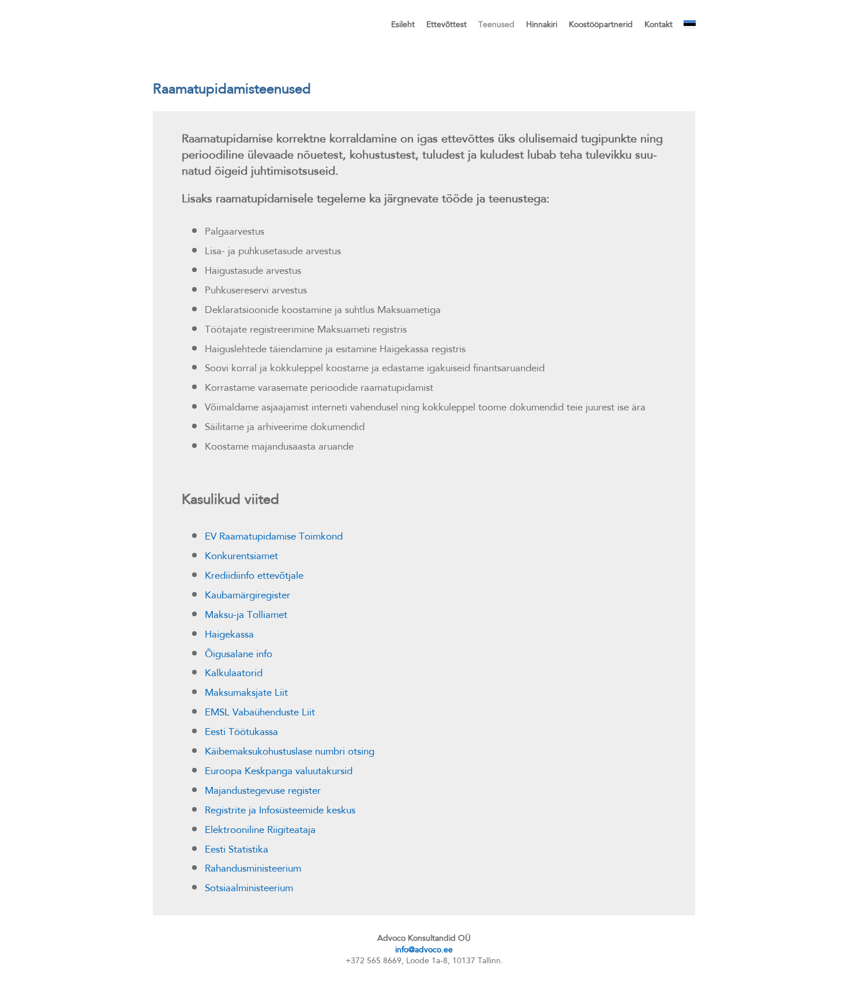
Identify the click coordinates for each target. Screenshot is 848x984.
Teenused (496, 24)
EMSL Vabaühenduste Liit (260, 712)
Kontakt (658, 24)
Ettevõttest (446, 24)
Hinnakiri (541, 24)
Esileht (403, 24)
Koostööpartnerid (601, 24)
